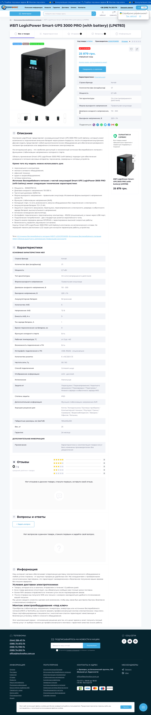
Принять (126, 707)
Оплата (73, 7)
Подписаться (91, 645)
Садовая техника (49, 695)
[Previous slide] (19, 118)
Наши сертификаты (17, 682)
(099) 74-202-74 (17, 650)
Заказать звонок (127, 7)
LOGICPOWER (113, 41)
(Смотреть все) (99, 77)
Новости (47, 7)
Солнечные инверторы (51, 680)
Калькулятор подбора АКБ (19, 688)
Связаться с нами (16, 690)
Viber (127, 673)
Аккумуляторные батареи (52, 669)
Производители (15, 695)
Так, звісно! (131, 16)
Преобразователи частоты (53, 690)
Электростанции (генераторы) (54, 675)
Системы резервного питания (54, 685)
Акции (12, 698)
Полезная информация (34, 7)
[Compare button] (137, 49)
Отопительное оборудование (54, 693)
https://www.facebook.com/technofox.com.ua (135, 641)
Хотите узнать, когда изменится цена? (93, 62)
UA (139, 7)
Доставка (65, 7)
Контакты (81, 7)
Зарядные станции (50, 682)
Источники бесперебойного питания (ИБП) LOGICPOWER (42, 236)
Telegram (128, 669)
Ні (140, 16)
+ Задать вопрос (23, 524)
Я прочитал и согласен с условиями (77, 650)
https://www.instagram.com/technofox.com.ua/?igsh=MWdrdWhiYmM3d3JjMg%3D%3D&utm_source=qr (124, 641)
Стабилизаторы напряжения (53, 677)
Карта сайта (14, 693)
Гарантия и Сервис (124, 136)
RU (144, 7)
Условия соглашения (72, 650)
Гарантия (56, 7)
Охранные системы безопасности (55, 688)
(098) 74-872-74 (17, 643)
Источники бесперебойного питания (27, 20)
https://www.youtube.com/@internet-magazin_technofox (129, 641)
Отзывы (12, 677)
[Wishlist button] (131, 49)
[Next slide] (65, 118)
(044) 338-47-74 (17, 640)
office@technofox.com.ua (22, 653)
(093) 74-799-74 (17, 647)
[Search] (94, 14)
